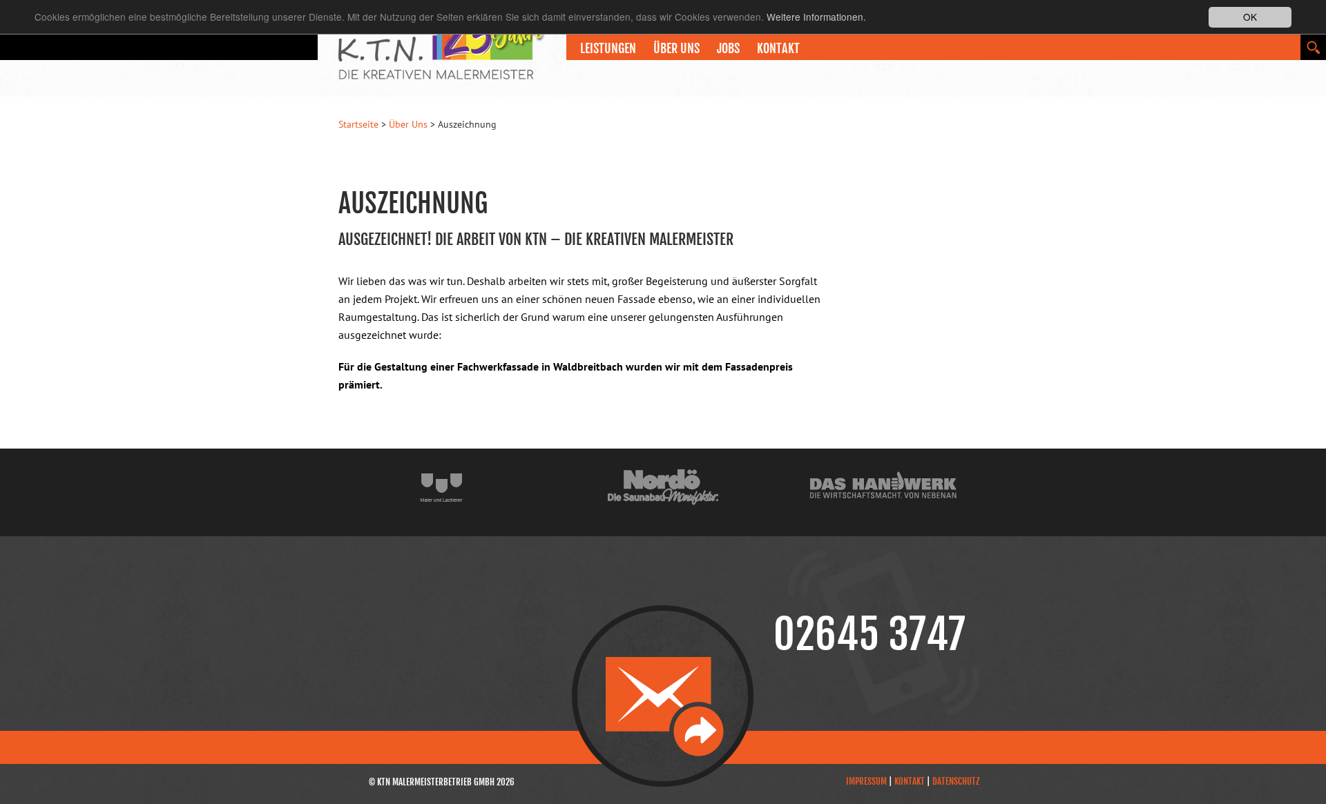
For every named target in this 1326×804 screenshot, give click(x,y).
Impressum (866, 781)
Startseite (358, 124)
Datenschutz (955, 781)
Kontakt (778, 48)
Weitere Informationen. (816, 17)
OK (1250, 16)
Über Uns (408, 124)
